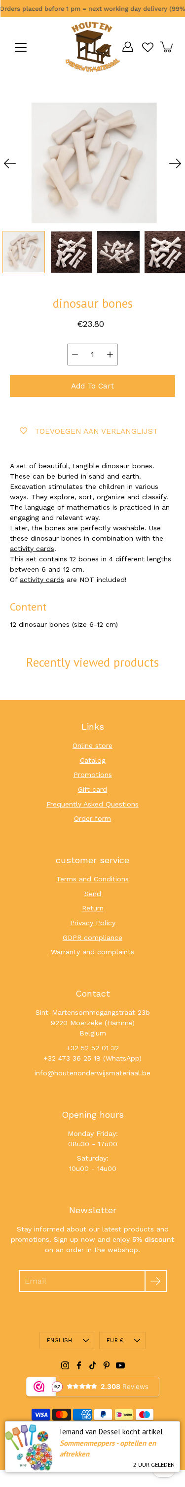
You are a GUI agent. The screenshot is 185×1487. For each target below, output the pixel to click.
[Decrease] (75, 354)
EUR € (115, 1340)
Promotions (93, 774)
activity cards (32, 548)
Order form (92, 818)
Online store (92, 745)
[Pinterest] (106, 1365)
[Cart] (167, 47)
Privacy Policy (92, 923)
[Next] (175, 163)
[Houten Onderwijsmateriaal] (93, 46)
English (60, 1340)
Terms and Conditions (92, 879)
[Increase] (110, 354)
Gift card (92, 789)
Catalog (93, 760)
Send (92, 894)
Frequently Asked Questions (92, 804)
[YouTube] (120, 1365)
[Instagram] (65, 1365)
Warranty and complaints (92, 952)
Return (93, 908)
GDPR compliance (92, 937)
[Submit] (156, 1281)
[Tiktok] (92, 1365)
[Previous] (10, 163)
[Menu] (21, 47)
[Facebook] (78, 1365)
